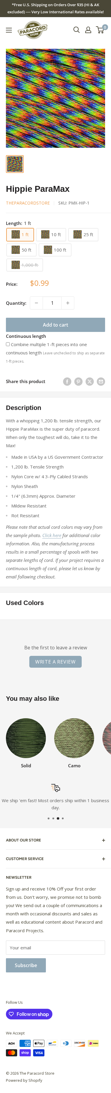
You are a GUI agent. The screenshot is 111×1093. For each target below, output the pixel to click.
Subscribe (26, 965)
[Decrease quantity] (36, 303)
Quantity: (16, 303)
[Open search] (76, 30)
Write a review (55, 662)
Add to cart (55, 325)
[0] (100, 29)
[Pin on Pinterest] (78, 381)
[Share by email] (101, 381)
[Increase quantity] (68, 303)
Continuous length (26, 336)
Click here (51, 535)
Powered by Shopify (24, 1080)
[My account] (88, 30)
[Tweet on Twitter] (90, 381)
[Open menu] (9, 30)
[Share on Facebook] (67, 381)
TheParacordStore (28, 203)
